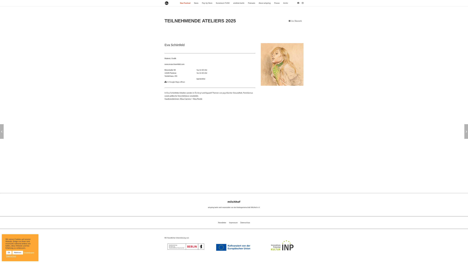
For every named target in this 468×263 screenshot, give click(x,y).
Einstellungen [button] (29, 253)
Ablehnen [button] (17, 253)
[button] (191, 3)
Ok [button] (9, 253)
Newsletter (222, 223)
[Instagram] (302, 3)
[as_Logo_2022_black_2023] (167, 3)
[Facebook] (298, 3)
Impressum (233, 223)
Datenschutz (245, 223)
